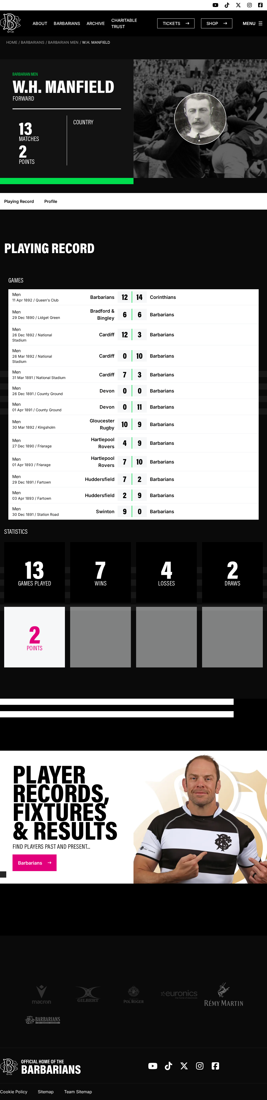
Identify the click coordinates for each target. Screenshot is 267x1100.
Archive (96, 23)
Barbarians (67, 23)
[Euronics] (179, 994)
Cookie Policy (13, 1091)
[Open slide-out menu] (253, 23)
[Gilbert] (88, 994)
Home (11, 42)
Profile (50, 201)
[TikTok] (227, 5)
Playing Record (19, 201)
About (40, 23)
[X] (238, 5)
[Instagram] (249, 5)
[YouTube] (216, 5)
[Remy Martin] (224, 994)
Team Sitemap (78, 1091)
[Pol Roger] (133, 994)
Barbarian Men (63, 42)
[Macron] (42, 994)
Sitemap (46, 1091)
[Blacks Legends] (42, 1020)
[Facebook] (260, 5)
